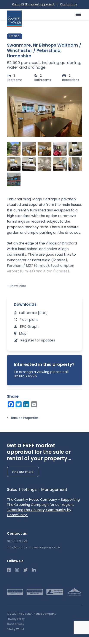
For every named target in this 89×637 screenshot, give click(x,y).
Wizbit (20, 629)
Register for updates (37, 340)
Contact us (68, 4)
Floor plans (28, 319)
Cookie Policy (15, 624)
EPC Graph (29, 326)
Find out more (22, 472)
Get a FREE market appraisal (33, 4)
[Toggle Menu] (78, 14)
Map (23, 333)
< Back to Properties (22, 418)
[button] (76, 112)
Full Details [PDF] (33, 312)
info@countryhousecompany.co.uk (33, 547)
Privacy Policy (16, 619)
